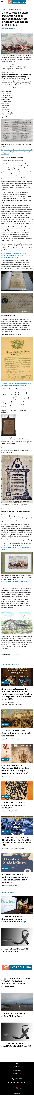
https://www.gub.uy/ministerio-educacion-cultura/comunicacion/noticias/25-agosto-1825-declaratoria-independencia (15, 255)
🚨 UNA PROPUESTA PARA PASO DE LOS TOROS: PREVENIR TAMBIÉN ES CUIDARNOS (16, 982)
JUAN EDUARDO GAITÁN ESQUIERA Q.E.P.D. (15, 950)
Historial (17, 1067)
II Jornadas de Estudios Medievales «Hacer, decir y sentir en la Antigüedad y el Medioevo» (15, 878)
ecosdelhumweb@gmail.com (17, 1082)
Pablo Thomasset (10, 28)
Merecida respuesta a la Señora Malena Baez (14, 1014)
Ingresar (18, 1073)
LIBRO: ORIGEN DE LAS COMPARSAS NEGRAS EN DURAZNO (13, 805)
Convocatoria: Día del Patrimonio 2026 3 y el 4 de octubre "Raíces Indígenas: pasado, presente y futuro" (15, 769)
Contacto (17, 1063)
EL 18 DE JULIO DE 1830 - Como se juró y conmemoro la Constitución (16, 733)
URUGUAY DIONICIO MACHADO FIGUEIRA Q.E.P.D (16, 1044)
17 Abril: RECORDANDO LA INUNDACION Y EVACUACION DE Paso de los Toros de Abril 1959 (16, 841)
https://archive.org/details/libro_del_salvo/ (14, 581)
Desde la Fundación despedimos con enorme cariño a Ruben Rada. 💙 (13, 919)
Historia (4, 9)
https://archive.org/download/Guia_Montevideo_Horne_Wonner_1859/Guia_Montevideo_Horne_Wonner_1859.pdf (16, 152)
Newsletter (17, 1070)
